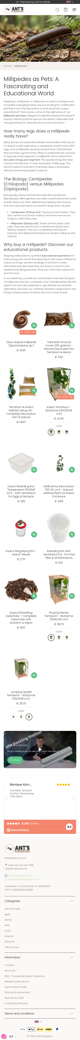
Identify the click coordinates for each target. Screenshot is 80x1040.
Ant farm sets (12, 908)
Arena (8, 919)
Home (7, 66)
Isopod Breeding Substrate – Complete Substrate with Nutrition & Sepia (21, 618)
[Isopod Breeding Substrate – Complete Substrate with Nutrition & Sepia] (21, 589)
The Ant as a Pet (14, 998)
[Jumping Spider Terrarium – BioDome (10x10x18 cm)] (21, 669)
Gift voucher (12, 947)
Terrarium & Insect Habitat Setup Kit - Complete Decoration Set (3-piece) (21, 412)
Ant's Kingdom (44, 1036)
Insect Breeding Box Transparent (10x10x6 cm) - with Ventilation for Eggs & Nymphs (21, 491)
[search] (57, 9)
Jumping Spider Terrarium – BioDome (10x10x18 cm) (21, 695)
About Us (10, 970)
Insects (9, 936)
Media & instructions (17, 981)
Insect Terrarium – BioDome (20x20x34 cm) (59, 410)
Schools (9, 941)
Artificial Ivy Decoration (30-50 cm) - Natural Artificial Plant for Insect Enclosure (59, 491)
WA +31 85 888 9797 (20, 875)
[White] (67, 432)
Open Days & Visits (16, 987)
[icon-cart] (65, 9)
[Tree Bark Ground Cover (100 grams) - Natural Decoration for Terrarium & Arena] (58, 319)
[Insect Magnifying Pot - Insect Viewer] (21, 528)
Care (8, 930)
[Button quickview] (34, 326)
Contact (9, 965)
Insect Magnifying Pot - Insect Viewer (21, 552)
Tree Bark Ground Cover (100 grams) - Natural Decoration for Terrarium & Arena (59, 347)
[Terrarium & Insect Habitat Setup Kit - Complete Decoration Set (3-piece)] (21, 384)
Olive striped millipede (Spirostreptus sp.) (21, 343)
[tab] (6, 334)
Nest (7, 914)
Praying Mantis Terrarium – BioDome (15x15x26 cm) (59, 616)
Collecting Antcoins (16, 1003)
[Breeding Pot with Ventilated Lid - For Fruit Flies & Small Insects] (58, 528)
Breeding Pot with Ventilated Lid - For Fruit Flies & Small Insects (59, 554)
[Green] (51, 432)
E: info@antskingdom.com (23, 879)
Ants (7, 925)
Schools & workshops (17, 992)
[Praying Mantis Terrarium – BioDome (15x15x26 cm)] (58, 589)
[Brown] (59, 432)
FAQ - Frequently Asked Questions (25, 976)
